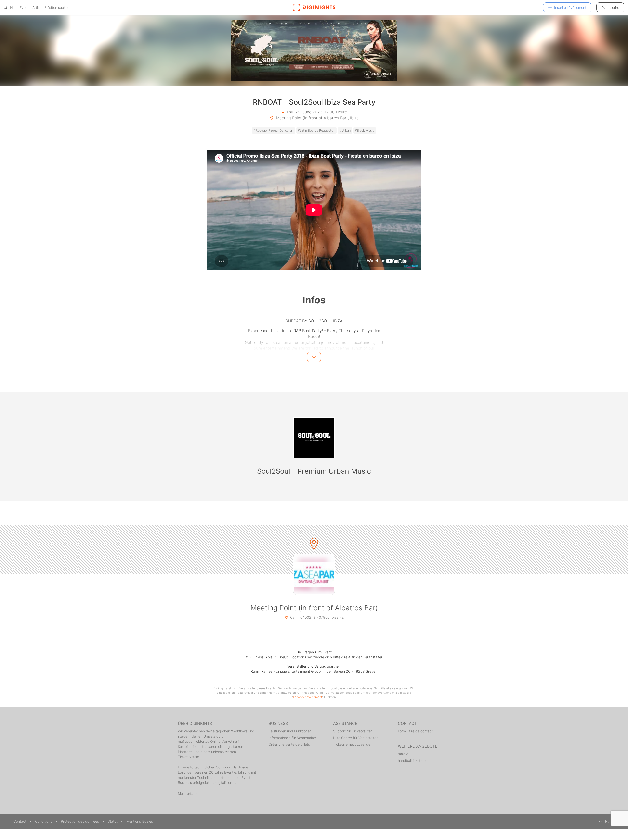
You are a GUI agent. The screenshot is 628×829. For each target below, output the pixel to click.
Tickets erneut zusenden (352, 744)
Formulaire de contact (415, 731)
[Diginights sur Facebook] (599, 821)
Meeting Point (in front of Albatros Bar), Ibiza (317, 117)
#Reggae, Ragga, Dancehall (273, 130)
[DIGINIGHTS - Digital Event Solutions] (314, 7)
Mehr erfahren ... (191, 794)
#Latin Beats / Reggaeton (316, 130)
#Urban (345, 130)
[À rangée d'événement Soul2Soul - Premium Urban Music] (314, 438)
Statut (113, 821)
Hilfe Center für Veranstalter (355, 738)
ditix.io (403, 754)
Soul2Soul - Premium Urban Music (314, 471)
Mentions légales (139, 821)
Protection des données (80, 821)
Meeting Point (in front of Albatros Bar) (314, 608)
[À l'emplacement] (314, 574)
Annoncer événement (307, 697)
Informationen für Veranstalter (292, 738)
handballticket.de (412, 760)
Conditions (44, 821)
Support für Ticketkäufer (352, 731)
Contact (20, 821)
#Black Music (364, 130)
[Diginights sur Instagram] (606, 821)
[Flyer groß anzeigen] (314, 50)
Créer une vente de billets (289, 744)
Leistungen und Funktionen (290, 731)
